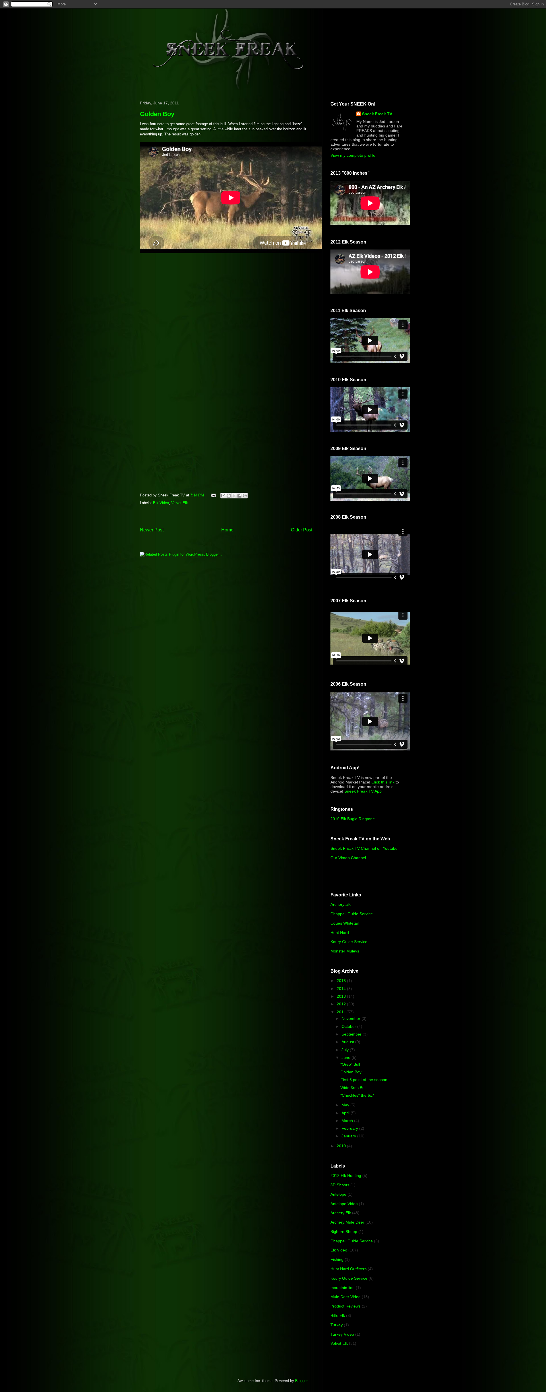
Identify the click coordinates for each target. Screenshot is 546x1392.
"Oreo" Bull (350, 1064)
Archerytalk (340, 904)
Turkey (336, 1325)
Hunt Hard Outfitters (348, 1269)
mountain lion (342, 1287)
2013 (342, 996)
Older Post (301, 529)
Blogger (301, 1381)
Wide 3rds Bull (353, 1087)
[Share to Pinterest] (245, 495)
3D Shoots (339, 1185)
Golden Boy (350, 1072)
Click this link (382, 782)
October (349, 1026)
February (350, 1128)
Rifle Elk (337, 1315)
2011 (341, 1012)
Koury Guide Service (348, 941)
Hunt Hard (339, 932)
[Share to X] (234, 495)
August (348, 1042)
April (346, 1113)
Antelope (338, 1194)
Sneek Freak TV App (363, 791)
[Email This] (223, 495)
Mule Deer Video (345, 1296)
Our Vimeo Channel (348, 857)
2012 (342, 1004)
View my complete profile (352, 155)
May (346, 1105)
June (346, 1057)
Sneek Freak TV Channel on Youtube (364, 848)
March (348, 1120)
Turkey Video (342, 1334)
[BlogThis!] (228, 495)
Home (227, 529)
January (349, 1136)
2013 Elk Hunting (345, 1175)
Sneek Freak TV (377, 114)
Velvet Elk (179, 503)
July (346, 1049)
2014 (342, 988)
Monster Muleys (344, 951)
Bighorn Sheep (343, 1231)
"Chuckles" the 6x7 (357, 1095)
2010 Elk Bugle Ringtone (352, 818)
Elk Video (161, 503)
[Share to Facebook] (239, 495)
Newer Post (152, 529)
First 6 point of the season (363, 1079)
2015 (342, 980)
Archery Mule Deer (347, 1222)
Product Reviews (345, 1306)
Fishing (337, 1259)
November (351, 1018)
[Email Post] (213, 495)
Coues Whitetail (344, 923)
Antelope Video (344, 1203)
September (352, 1034)
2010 (342, 1146)
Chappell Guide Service (351, 913)
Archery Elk (340, 1212)
